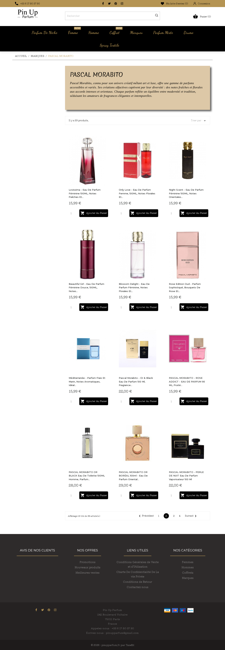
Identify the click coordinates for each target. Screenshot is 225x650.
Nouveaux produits (87, 567)
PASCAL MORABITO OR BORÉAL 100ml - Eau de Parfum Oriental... (133, 476)
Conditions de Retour (137, 581)
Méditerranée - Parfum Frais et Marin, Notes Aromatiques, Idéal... (87, 381)
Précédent (146, 516)
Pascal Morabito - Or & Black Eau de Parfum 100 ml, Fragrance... (136, 381)
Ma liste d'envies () (177, 3)
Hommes (188, 567)
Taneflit (130, 645)
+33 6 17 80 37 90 (30, 3)
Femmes (187, 562)
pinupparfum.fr (110, 645)
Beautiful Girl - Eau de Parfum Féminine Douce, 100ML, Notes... (86, 287)
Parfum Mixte (163, 32)
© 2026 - (96, 645)
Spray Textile (109, 45)
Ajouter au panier (94, 213)
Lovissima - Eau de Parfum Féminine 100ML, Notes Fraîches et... (85, 193)
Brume (188, 32)
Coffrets (187, 572)
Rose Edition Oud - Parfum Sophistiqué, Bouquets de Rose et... (185, 287)
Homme (93, 32)
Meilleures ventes (87, 572)
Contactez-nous (137, 587)
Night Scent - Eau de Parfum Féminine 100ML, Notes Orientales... (186, 193)
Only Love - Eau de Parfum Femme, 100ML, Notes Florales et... (137, 193)
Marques (136, 32)
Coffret (116, 31)
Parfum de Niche (44, 32)
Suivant (191, 516)
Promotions (87, 562)
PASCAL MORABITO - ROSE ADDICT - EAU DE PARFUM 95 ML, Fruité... (187, 381)
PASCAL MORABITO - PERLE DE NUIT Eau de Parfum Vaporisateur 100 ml (186, 476)
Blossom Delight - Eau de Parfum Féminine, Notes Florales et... (134, 287)
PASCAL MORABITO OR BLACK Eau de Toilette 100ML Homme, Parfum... (87, 476)
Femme (74, 31)
